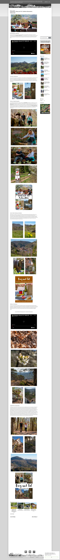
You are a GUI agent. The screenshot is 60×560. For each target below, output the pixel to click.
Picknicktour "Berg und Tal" (19, 35)
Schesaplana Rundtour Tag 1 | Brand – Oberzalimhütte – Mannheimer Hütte (46, 79)
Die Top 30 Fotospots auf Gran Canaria (47, 74)
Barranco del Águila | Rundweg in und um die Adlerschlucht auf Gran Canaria (33, 510)
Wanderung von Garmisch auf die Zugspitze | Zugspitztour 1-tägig (47, 71)
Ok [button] (51, 557)
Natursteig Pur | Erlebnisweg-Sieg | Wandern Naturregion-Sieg (20, 510)
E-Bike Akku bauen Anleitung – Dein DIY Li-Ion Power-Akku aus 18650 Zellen (46, 63)
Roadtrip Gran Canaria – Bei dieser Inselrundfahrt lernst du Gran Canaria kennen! (47, 83)
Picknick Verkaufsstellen (34, 105)
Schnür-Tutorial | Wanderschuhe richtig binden (46, 90)
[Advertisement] (24, 523)
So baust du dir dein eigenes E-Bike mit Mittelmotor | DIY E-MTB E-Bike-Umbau (47, 87)
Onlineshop (21, 106)
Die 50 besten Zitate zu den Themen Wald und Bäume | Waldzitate (46, 66)
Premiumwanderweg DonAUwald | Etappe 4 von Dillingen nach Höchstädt (27, 510)
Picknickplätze (25, 102)
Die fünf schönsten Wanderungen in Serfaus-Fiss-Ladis (47, 94)
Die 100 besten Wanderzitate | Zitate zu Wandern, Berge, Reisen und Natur (47, 59)
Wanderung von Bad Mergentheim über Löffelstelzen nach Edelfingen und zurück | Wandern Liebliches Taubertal (14, 510)
